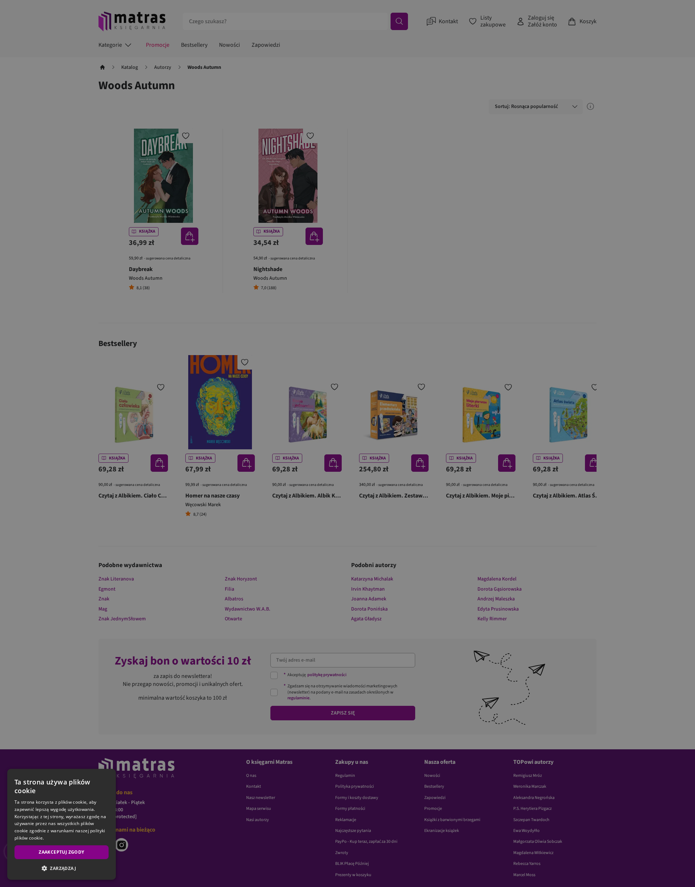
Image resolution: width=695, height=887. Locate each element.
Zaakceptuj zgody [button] (61, 852)
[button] (61, 868)
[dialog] (61, 824)
